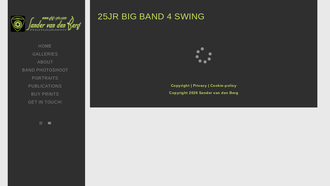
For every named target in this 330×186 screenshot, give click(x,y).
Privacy (200, 85)
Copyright (181, 85)
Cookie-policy (223, 85)
